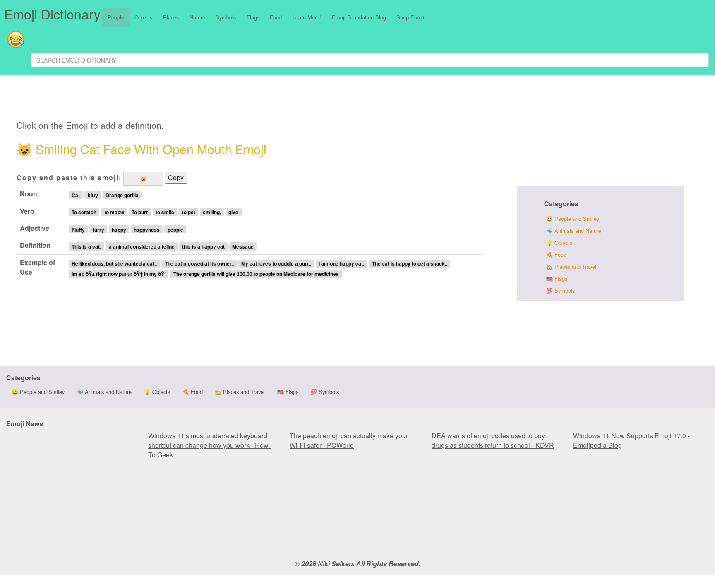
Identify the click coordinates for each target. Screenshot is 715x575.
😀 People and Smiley (572, 218)
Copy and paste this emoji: (69, 177)
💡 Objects (559, 242)
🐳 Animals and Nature (573, 230)
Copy (176, 177)
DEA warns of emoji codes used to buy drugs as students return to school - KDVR (493, 440)
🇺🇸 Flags (556, 279)
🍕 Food (556, 255)
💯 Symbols (560, 291)
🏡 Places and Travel (571, 267)
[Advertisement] (222, 98)
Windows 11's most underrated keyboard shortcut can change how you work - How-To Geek (209, 445)
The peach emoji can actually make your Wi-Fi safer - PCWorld (349, 440)
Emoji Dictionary (52, 13)
